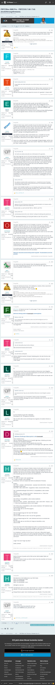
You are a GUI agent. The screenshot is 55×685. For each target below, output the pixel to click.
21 (18, 26)
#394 (52, 387)
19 (14, 26)
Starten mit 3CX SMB (44, 663)
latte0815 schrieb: (18, 390)
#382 (52, 53)
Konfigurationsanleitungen (45, 672)
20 (16, 26)
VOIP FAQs (42, 670)
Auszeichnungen (7, 670)
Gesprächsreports (31, 672)
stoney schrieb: (18, 179)
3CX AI (28, 676)
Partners (6, 667)
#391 (52, 306)
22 (21, 26)
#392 (52, 340)
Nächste (27, 26)
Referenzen (42, 678)
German (11, 683)
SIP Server (29, 667)
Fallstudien (6, 672)
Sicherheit (42, 676)
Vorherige (4, 26)
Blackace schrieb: (18, 317)
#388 (52, 222)
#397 (52, 465)
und (19, 192)
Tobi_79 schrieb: (18, 151)
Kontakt (5, 676)
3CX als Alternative (44, 674)
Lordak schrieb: (18, 342)
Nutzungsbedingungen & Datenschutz (32, 683)
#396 (52, 431)
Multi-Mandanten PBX (19, 670)
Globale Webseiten (8, 674)
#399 (52, 575)
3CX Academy (43, 667)
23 (23, 26)
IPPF (6, 683)
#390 (52, 283)
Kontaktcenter (18, 667)
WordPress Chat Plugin (32, 674)
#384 (52, 100)
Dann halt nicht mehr (6, 13)
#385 (52, 122)
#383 (52, 79)
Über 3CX (6, 663)
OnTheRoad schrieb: (19, 434)
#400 (52, 602)
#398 (52, 554)
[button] (2, 2)
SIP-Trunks (29, 678)
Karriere (6, 665)
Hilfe (49, 683)
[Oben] (51, 683)
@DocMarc (16, 309)
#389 (52, 261)
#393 (52, 366)
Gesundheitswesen (19, 676)
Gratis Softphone (30, 670)
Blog (41, 665)
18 (12, 26)
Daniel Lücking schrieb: (19, 82)
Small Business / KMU (19, 665)
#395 (52, 409)
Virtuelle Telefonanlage (32, 663)
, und (21, 617)
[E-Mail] (10, 628)
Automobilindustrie (19, 678)
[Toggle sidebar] (53, 2)
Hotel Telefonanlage (19, 672)
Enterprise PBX (18, 663)
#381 (52, 30)
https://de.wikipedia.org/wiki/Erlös (38, 264)
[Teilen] (49, 30)
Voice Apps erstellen (31, 665)
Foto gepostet (16, 89)
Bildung (16, 674)
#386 (52, 148)
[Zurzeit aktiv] (7, 205)
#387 (52, 199)
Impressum (44, 683)
